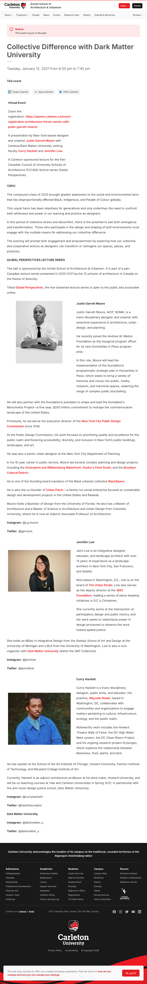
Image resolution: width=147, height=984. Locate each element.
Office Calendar (70, 92)
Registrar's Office (76, 890)
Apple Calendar (45, 92)
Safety (97, 890)
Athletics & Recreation (130, 877)
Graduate (10, 877)
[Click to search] (114, 5)
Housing (72, 886)
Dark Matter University (42, 651)
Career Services (75, 873)
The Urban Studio (101, 585)
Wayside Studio (99, 698)
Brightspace (46, 877)
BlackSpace (116, 481)
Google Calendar (20, 92)
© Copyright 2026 (90, 950)
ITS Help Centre (75, 899)
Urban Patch (54, 490)
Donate (137, 5)
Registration (74, 895)
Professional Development (18, 886)
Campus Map (100, 873)
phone (23, 911)
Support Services (48, 886)
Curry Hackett (27, 151)
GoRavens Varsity (128, 882)
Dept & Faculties (76, 877)
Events (97, 882)
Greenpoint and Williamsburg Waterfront (53, 467)
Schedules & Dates (49, 873)
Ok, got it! (131, 973)
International (12, 882)
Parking (97, 886)
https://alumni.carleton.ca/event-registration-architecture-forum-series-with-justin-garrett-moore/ (39, 122)
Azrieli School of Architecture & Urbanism (45, 5)
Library (43, 882)
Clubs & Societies (102, 899)
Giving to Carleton (128, 873)
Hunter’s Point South (97, 467)
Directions (99, 877)
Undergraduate (13, 873)
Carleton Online (47, 895)
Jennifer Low (53, 151)
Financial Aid (12, 890)
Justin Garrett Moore (40, 140)
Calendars (45, 890)
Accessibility (71, 950)
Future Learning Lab (49, 899)
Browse (137, 15)
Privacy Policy (55, 950)
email (31, 911)
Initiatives (10, 899)
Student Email (74, 882)
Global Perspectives (29, 287)
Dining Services (101, 895)
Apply (123, 5)
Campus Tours (13, 895)
